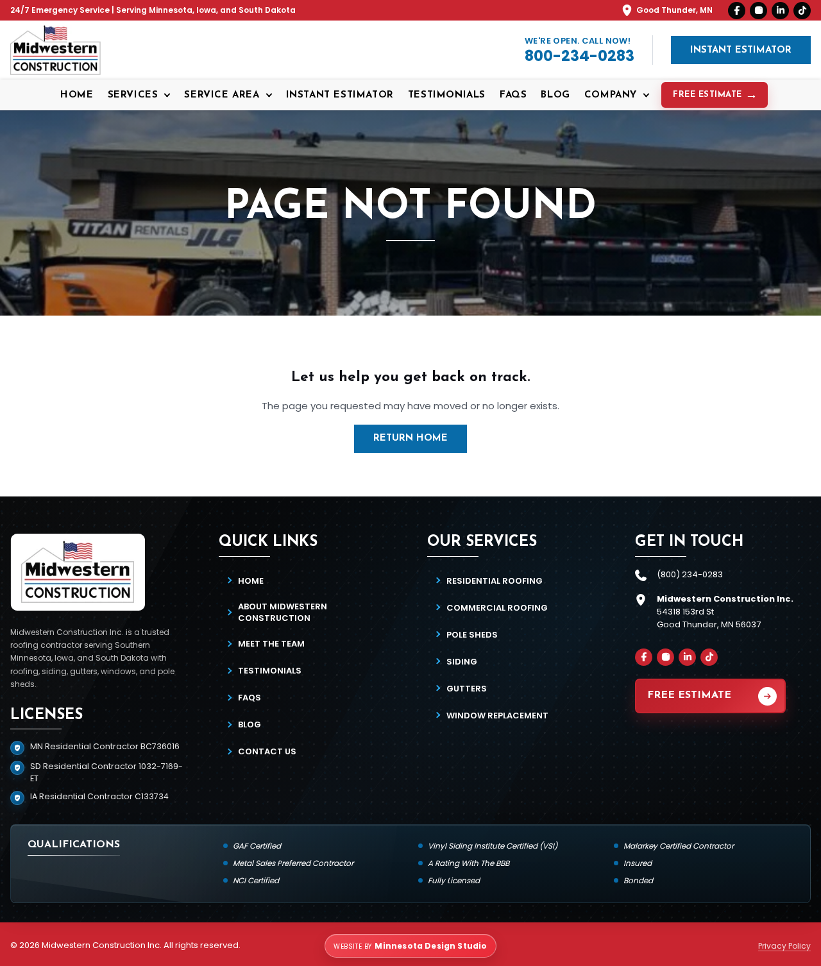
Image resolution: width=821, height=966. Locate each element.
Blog (555, 95)
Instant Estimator (740, 50)
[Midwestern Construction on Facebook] (736, 10)
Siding (461, 662)
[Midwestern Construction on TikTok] (802, 10)
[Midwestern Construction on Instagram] (758, 10)
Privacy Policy (784, 945)
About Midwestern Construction (282, 612)
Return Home (410, 438)
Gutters (466, 688)
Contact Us (267, 751)
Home (76, 95)
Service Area (221, 95)
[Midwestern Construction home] (55, 50)
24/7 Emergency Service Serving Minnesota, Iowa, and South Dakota (153, 10)
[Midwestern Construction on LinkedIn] (780, 10)
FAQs (513, 95)
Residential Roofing (494, 581)
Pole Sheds (472, 635)
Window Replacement (497, 715)
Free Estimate (707, 94)
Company (610, 95)
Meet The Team (271, 644)
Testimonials (447, 95)
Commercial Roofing (497, 608)
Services (133, 95)
